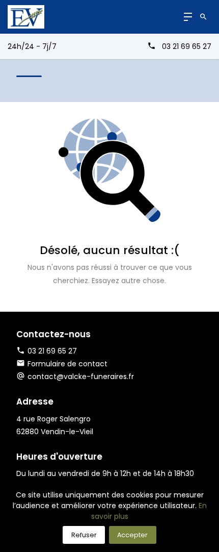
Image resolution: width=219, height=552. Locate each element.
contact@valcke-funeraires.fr (81, 376)
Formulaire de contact (67, 364)
